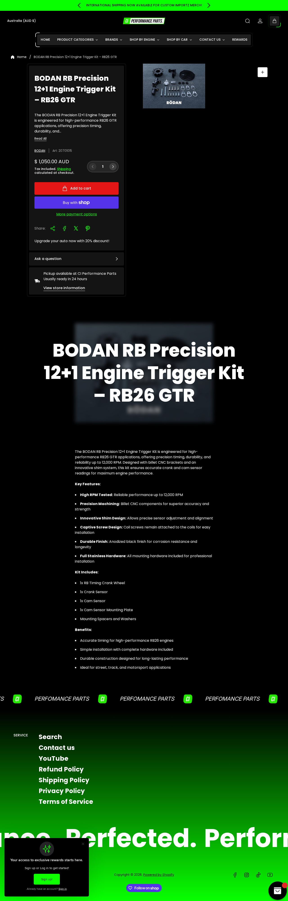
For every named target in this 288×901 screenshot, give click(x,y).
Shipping (64, 169)
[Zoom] (263, 72)
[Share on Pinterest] (87, 228)
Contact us (57, 747)
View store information (64, 288)
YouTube (53, 758)
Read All (40, 139)
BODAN (39, 150)
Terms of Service (66, 801)
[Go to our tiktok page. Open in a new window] (258, 874)
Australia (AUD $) (21, 21)
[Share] (52, 228)
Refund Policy (61, 769)
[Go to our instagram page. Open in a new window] (246, 874)
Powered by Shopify (158, 874)
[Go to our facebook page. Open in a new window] (234, 874)
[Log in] (260, 20)
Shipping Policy (64, 780)
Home (22, 57)
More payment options (76, 214)
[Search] (247, 20)
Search (50, 737)
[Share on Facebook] (64, 228)
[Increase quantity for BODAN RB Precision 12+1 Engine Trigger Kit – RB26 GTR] (113, 166)
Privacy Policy (62, 791)
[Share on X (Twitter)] (76, 228)
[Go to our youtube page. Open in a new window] (270, 874)
